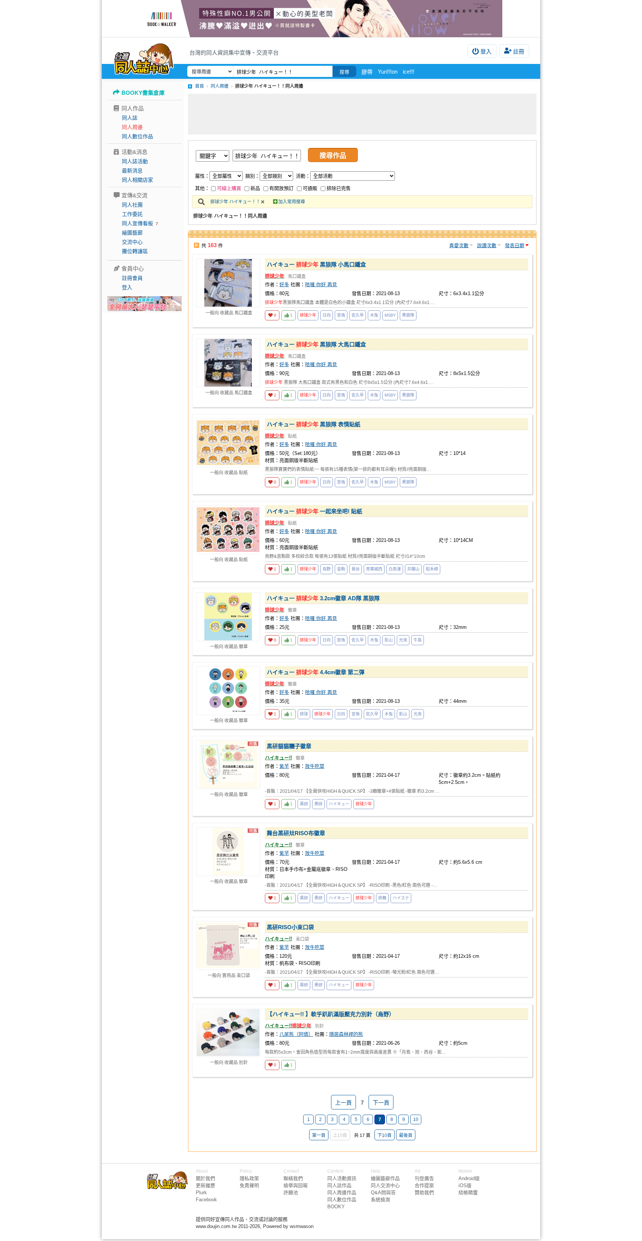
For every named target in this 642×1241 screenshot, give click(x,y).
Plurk (201, 1192)
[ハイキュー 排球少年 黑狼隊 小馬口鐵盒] (228, 282)
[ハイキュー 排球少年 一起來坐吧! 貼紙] (228, 529)
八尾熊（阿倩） (296, 1034)
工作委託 (132, 214)
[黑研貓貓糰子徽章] (228, 764)
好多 (284, 284)
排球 (304, 714)
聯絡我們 (293, 1178)
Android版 (469, 1178)
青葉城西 (374, 569)
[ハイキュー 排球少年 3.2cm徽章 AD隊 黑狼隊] (228, 616)
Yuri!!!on (388, 71)
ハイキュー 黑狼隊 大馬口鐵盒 (316, 344)
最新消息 (132, 171)
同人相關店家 (137, 180)
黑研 (318, 804)
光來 (403, 640)
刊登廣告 (424, 1178)
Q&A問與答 (383, 1192)
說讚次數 (486, 245)
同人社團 (132, 205)
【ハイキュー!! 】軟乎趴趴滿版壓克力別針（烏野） (331, 1014)
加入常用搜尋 (291, 201)
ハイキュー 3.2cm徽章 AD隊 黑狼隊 (323, 598)
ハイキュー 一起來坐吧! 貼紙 (314, 511)
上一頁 (343, 1102)
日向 (326, 315)
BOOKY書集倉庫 (143, 93)
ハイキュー (339, 804)
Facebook (206, 1199)
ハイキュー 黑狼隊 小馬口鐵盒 (316, 264)
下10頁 (384, 1135)
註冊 (518, 51)
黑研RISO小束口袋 (290, 927)
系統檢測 (380, 1199)
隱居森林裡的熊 (346, 1034)
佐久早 (357, 315)
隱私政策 (249, 1178)
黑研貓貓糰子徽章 (289, 746)
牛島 (418, 640)
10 (415, 1119)
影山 (389, 640)
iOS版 (464, 1185)
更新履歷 (205, 1185)
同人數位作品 (137, 136)
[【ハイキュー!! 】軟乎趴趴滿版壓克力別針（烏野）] (228, 1032)
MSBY (390, 315)
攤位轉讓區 (135, 251)
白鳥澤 (395, 569)
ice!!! (408, 71)
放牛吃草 (314, 766)
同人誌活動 (135, 161)
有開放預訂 (281, 188)
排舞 (382, 898)
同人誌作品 (339, 1185)
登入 (486, 51)
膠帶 (367, 72)
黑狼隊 (408, 315)
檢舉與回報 (295, 1185)
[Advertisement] (362, 114)
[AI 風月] (144, 307)
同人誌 (129, 118)
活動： (303, 176)
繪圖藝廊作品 (385, 1178)
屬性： (202, 176)
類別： (252, 176)
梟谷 (355, 569)
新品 (255, 188)
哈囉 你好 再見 (321, 284)
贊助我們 (424, 1192)
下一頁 (381, 1102)
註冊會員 (132, 278)
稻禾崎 (432, 569)
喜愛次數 (458, 245)
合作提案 (424, 1185)
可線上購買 (229, 188)
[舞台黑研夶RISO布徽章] (228, 851)
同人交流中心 (385, 1185)
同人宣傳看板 (137, 223)
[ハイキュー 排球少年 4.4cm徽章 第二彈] (228, 690)
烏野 (326, 569)
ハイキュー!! (278, 757)
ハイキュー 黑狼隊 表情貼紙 (313, 424)
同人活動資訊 (341, 1178)
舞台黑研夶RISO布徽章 (296, 833)
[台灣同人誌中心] (144, 58)
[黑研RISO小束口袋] (228, 945)
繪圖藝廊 (132, 233)
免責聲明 (249, 1185)
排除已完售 (339, 188)
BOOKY (336, 1206)
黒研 (304, 804)
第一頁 (318, 1135)
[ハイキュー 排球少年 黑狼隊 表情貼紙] (228, 442)
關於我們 (205, 1178)
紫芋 (284, 766)
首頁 (199, 86)
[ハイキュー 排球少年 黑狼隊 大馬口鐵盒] (228, 362)
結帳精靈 (468, 1192)
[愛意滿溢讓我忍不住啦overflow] (321, 18)
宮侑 (341, 315)
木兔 (374, 315)
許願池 (290, 1192)
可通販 (310, 188)
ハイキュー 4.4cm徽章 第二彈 (315, 672)
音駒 (341, 569)
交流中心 (132, 242)
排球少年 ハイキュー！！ (235, 201)
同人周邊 (132, 127)
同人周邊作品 (341, 1192)
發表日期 (514, 245)
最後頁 (405, 1135)
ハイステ (401, 898)
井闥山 (413, 569)
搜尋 (344, 72)
